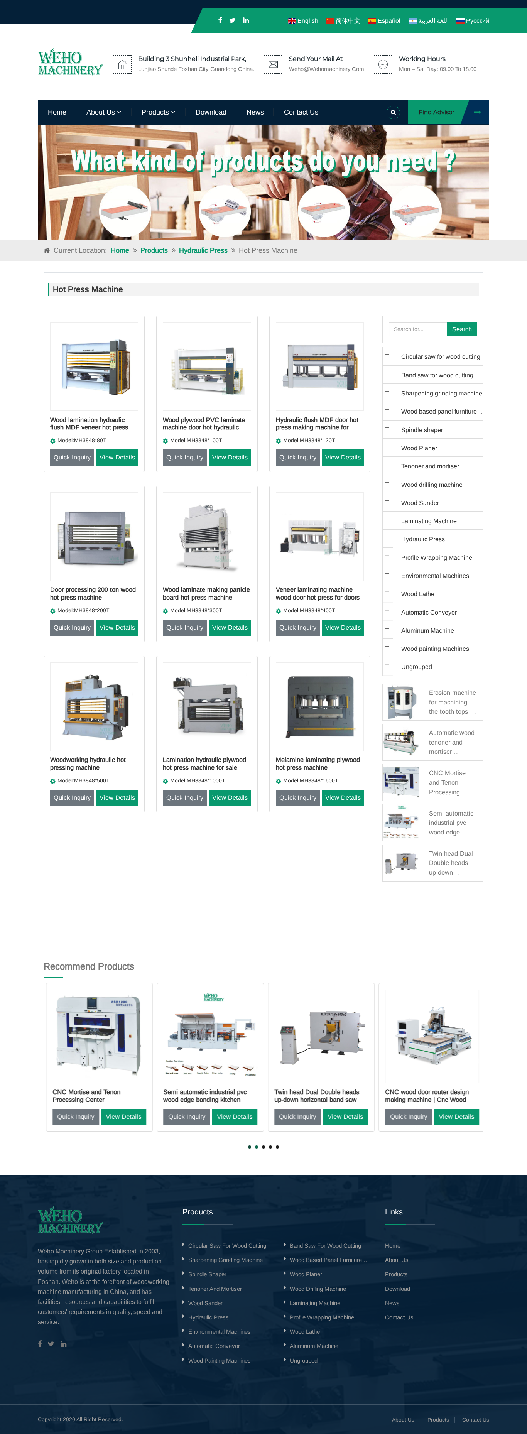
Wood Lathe (417, 593)
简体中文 (347, 20)
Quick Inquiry (72, 457)
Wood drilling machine (432, 484)
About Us (403, 1420)
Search (462, 329)
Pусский (477, 20)
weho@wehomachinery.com (326, 69)
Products (154, 250)
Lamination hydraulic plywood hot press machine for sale (204, 763)
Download (211, 112)
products (156, 112)
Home (57, 112)
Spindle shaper (422, 429)
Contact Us (475, 1420)
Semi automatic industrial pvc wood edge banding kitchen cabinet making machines (203, 1099)
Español (388, 20)
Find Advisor (436, 112)
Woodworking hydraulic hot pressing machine (88, 763)
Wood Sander (420, 502)
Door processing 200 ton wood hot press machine (93, 593)
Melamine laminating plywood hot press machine (318, 763)
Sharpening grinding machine (441, 393)
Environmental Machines (435, 575)
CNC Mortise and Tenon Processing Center (84, 1095)
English (307, 20)
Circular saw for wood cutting (440, 356)
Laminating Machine (429, 520)
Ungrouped (416, 666)
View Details (117, 457)
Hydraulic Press (203, 250)
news (255, 112)
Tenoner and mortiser (430, 466)
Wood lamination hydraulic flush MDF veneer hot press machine (89, 427)
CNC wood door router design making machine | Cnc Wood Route (425, 1099)
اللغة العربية (432, 20)
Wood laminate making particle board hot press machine (206, 593)
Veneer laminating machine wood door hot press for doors (318, 593)
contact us (301, 112)
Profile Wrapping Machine (436, 557)
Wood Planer (419, 447)
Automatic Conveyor (429, 612)
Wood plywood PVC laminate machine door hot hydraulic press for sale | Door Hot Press (206, 427)
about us (101, 112)
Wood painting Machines (435, 648)
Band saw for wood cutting (437, 375)
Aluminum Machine (427, 630)
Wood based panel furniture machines (442, 411)
